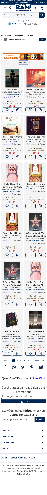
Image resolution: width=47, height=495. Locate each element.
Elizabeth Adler (36, 94)
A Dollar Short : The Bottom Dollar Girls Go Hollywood (35, 234)
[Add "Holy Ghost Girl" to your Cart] (41, 353)
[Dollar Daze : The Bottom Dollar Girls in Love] (12, 173)
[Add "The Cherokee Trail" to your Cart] (41, 157)
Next (37, 360)
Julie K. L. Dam (32, 188)
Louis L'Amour (32, 141)
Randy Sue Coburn (13, 94)
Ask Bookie (16, 24)
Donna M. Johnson (36, 339)
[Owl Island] (12, 78)
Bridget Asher (9, 339)
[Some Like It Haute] (35, 173)
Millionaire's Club (31, 24)
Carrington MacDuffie (39, 142)
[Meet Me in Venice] (35, 78)
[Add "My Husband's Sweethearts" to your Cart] (17, 353)
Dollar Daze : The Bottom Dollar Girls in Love (12, 185)
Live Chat (39, 378)
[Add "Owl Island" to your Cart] (17, 110)
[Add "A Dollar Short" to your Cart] (41, 255)
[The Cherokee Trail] (35, 125)
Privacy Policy (23, 474)
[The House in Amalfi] (12, 125)
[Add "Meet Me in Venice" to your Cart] (41, 110)
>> (43, 360)
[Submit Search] (42, 15)
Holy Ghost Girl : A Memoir (36, 332)
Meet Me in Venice (36, 89)
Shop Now (23, 62)
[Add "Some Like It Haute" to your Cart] (41, 206)
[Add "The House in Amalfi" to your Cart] (17, 157)
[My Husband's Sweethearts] (12, 320)
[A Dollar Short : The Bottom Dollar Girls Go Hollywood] (35, 222)
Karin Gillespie (9, 191)
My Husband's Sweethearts (12, 332)
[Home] (23, 8)
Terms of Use (23, 471)
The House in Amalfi (12, 136)
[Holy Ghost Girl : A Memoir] (35, 320)
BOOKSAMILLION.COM (27, 468)
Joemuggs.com (9, 471)
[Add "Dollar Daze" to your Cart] (17, 206)
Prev (5, 360)
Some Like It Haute (36, 184)
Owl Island (12, 89)
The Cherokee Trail (35, 136)
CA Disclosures (37, 471)
